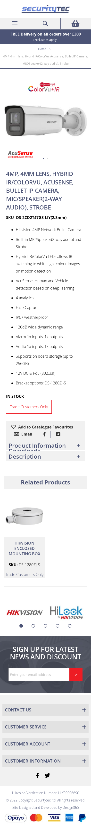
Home (42, 49)
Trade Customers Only (29, 406)
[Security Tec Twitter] (47, 775)
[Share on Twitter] (58, 434)
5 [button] (75, 629)
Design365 (71, 807)
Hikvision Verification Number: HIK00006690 (45, 793)
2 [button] (38, 629)
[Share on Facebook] (44, 434)
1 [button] (26, 629)
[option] (25, 612)
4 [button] (62, 629)
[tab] (45, 445)
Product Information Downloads (37, 446)
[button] (43, 158)
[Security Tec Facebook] (37, 775)
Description (24, 456)
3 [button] (50, 629)
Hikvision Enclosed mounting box (24, 548)
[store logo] (45, 9)
